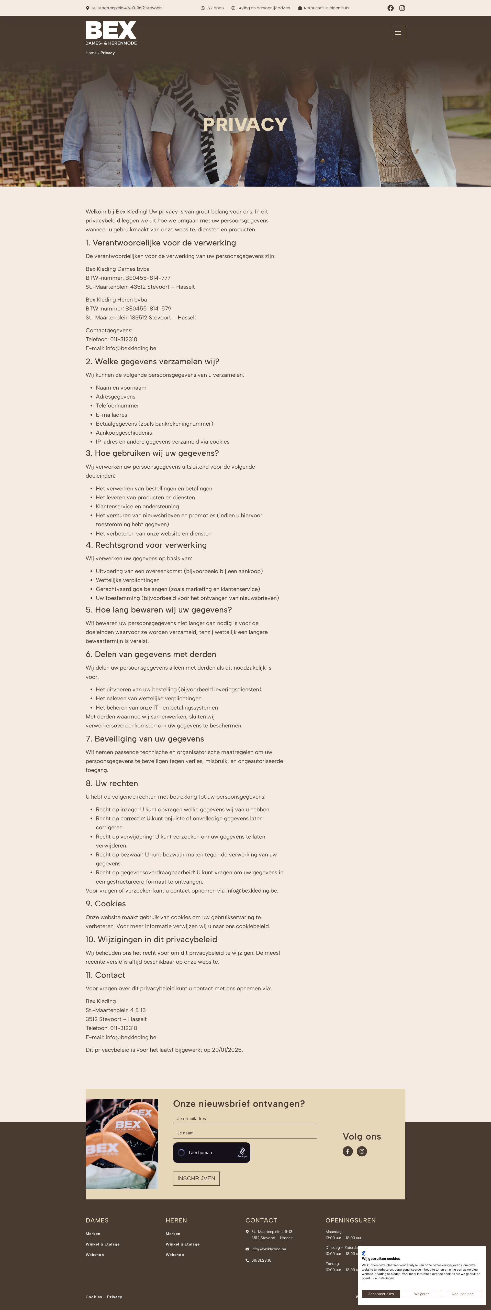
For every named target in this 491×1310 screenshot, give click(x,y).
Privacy (114, 1297)
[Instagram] (402, 8)
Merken (93, 1233)
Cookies (94, 1297)
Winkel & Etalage (103, 1244)
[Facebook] (390, 8)
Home (91, 52)
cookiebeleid (252, 926)
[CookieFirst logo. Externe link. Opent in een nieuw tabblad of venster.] (364, 1253)
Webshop (95, 1254)
